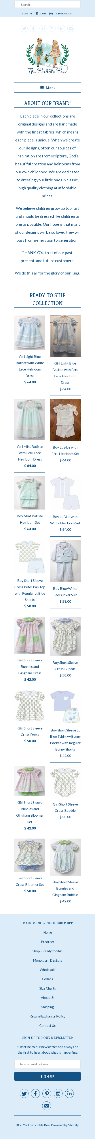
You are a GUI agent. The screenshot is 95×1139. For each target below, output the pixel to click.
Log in (27, 13)
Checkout (64, 13)
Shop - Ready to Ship (47, 951)
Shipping (47, 1007)
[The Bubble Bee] (47, 57)
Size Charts (47, 988)
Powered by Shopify (65, 1125)
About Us (47, 998)
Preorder (47, 942)
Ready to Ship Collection (48, 299)
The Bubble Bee (38, 1125)
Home (47, 932)
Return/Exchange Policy (47, 1016)
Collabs (47, 979)
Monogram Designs (47, 960)
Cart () (46, 13)
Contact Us (47, 1025)
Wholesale (47, 970)
